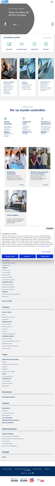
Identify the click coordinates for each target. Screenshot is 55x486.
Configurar (26, 256)
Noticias (4, 457)
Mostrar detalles (46, 251)
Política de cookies (37, 469)
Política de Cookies (45, 246)
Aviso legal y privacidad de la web (22, 469)
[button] (52, 24)
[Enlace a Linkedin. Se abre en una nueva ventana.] (32, 473)
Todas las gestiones (47, 37)
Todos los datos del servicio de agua (19, 14)
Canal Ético (46, 469)
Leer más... (21, 184)
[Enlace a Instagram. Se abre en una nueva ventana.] (30, 473)
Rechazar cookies (10, 256)
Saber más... (6, 132)
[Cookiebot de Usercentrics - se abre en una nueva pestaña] (47, 229)
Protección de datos (7, 469)
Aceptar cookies (45, 256)
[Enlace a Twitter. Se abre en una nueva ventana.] (28, 473)
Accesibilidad (27, 470)
